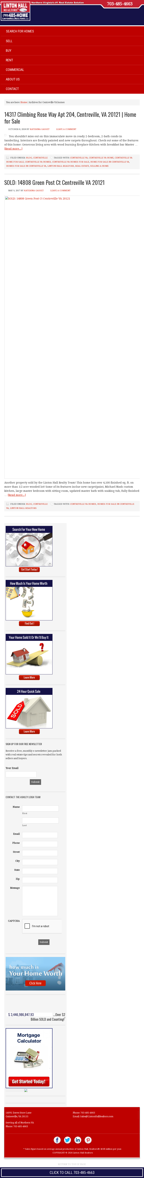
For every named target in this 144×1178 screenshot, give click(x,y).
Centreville (40, 158)
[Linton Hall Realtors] (57, 1143)
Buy (8, 50)
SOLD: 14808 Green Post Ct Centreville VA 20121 (54, 182)
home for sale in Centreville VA (109, 162)
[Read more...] (13, 148)
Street (16, 851)
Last (24, 825)
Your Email (12, 768)
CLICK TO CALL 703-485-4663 (72, 1172)
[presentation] (50, 926)
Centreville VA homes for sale (70, 162)
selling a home (99, 166)
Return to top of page (72, 1164)
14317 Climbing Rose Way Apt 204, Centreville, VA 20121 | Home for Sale (70, 117)
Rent (9, 60)
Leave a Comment (66, 129)
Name (16, 806)
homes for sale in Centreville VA (26, 166)
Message (15, 887)
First (24, 813)
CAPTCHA (14, 920)
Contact (12, 89)
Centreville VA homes (38, 162)
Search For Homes (20, 31)
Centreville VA (79, 158)
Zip (18, 878)
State (17, 869)
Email (16, 833)
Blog (29, 158)
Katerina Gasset (40, 129)
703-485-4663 (120, 4)
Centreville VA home (101, 158)
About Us (13, 79)
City (17, 860)
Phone (16, 842)
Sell (9, 41)
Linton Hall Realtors (60, 166)
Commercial (15, 70)
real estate (82, 166)
